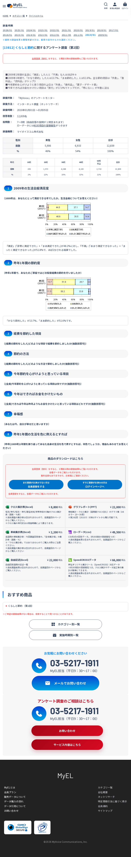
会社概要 (103, 792)
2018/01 (102, 30)
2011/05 (66, 34)
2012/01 (54, 34)
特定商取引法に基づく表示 (112, 801)
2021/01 (66, 30)
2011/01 (78, 34)
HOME (5, 15)
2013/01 (43, 34)
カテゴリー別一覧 (69, 624)
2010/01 (90, 34)
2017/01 (113, 30)
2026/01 (7, 30)
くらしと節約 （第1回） (21, 605)
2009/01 (103, 34)
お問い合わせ (11, 810)
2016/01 (7, 34)
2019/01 (90, 30)
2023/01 (43, 30)
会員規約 (103, 806)
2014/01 (31, 34)
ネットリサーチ (106, 796)
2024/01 (31, 30)
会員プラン (10, 792)
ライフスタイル (36, 15)
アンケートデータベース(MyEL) (17, 6)
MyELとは (9, 787)
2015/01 (19, 34)
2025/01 (19, 30)
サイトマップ (105, 810)
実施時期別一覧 (68, 635)
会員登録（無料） (40, 58)
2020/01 (78, 30)
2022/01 (54, 30)
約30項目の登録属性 (45, 125)
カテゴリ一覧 (18, 15)
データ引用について (15, 806)
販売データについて (15, 796)
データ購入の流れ (13, 801)
